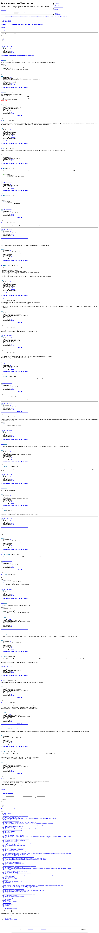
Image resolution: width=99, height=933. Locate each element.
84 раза (13, 84)
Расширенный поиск (23, 12)
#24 (1, 634)
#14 (1, 396)
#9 (1, 265)
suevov (2, 47)
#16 (1, 444)
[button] (3, 40)
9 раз (12, 52)
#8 (1, 242)
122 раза (13, 135)
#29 (1, 751)
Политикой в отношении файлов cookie (24, 929)
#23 (1, 603)
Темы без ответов (7, 20)
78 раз (12, 345)
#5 (1, 168)
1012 (10, 77)
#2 (1, 92)
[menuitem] (58, 5)
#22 (1, 574)
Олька (2, 76)
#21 (1, 554)
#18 (1, 488)
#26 (1, 680)
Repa (2, 311)
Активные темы (7, 21)
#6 (1, 195)
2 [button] (3, 39)
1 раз (12, 113)
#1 (1, 60)
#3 (1, 120)
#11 (1, 327)
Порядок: (35, 797)
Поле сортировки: (18, 797)
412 (10, 105)
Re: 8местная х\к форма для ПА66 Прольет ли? (14, 87)
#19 (1, 510)
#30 (1, 778)
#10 (1, 300)
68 (10, 250)
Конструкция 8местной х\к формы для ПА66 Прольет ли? (22, 24)
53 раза (13, 137)
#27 (1, 702)
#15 (1, 416)
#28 (1, 728)
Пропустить (3, 10)
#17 (1, 466)
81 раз (12, 51)
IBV (1, 104)
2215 (10, 337)
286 (10, 48)
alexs (2, 336)
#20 (1, 532)
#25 (1, 656)
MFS (2, 128)
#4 (1, 148)
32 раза (12, 83)
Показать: (4, 797)
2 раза (12, 320)
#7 (1, 222)
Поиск (16, 12)
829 (10, 129)
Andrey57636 (3, 249)
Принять (83, 929)
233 (10, 312)
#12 (1, 352)
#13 (1, 376)
